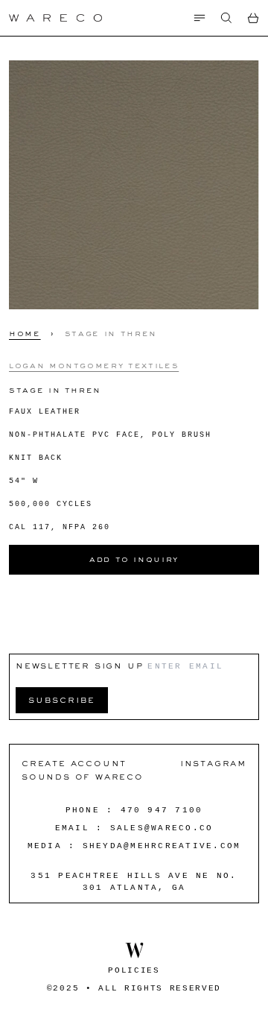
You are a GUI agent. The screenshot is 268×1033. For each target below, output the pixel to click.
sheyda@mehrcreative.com (162, 845)
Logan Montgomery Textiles (94, 365)
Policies (133, 970)
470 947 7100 (162, 810)
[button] (226, 18)
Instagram (213, 762)
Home (25, 333)
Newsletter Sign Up (79, 665)
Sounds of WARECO (83, 776)
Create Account (74, 762)
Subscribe (61, 699)
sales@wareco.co (162, 828)
